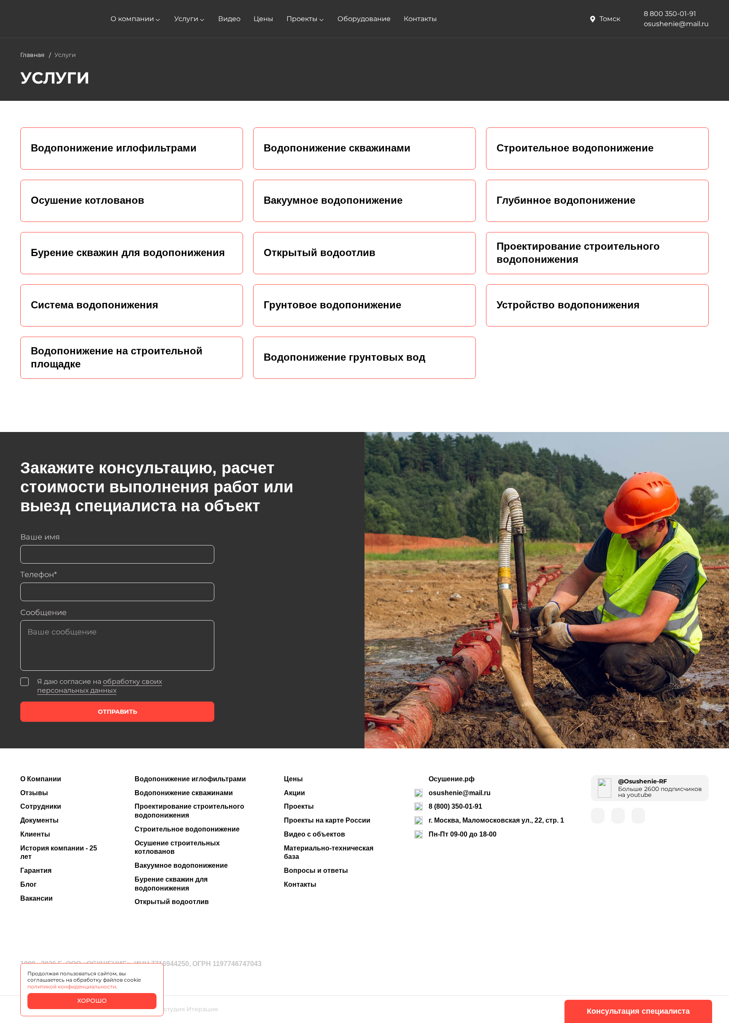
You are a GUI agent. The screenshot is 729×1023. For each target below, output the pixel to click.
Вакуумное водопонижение (181, 865)
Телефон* (38, 574)
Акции (294, 792)
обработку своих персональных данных (99, 686)
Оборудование (364, 19)
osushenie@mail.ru (460, 792)
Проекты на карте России (327, 820)
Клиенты (35, 834)
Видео (229, 19)
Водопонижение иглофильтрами (190, 779)
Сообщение (43, 612)
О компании (132, 19)
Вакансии (36, 898)
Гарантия (35, 870)
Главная (32, 55)
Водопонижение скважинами (184, 792)
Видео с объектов (314, 834)
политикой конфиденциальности (71, 986)
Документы (39, 820)
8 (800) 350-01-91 (455, 806)
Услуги (186, 19)
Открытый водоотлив (172, 901)
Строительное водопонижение (187, 829)
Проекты (302, 19)
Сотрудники (40, 806)
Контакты (420, 19)
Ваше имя (40, 536)
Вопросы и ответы (316, 870)
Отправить (117, 711)
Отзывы (34, 792)
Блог (28, 884)
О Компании (40, 779)
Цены (263, 19)
